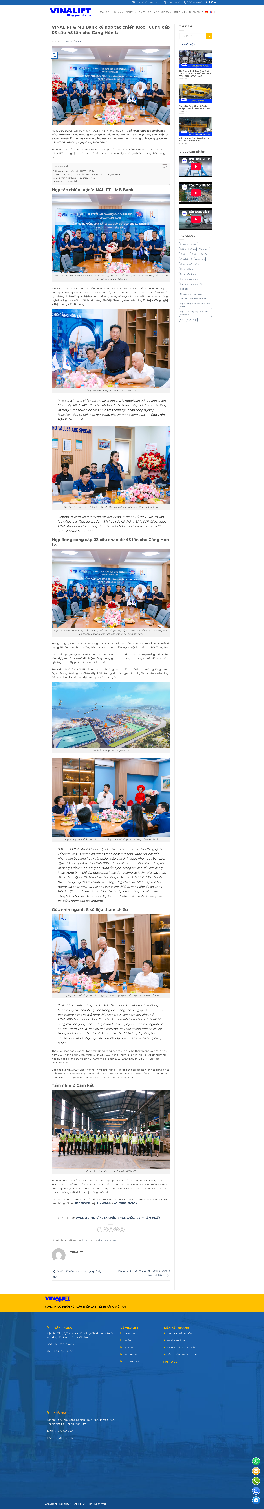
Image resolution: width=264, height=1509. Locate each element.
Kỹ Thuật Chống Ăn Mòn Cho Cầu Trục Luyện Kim (194, 139)
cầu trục (184, 254)
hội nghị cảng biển (189, 279)
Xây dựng (192, 319)
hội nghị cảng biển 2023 (192, 284)
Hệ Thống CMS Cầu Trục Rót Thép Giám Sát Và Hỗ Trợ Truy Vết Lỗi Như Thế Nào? (195, 73)
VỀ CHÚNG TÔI (161, 12)
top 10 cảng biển (198, 299)
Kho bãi (184, 289)
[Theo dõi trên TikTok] (209, 2)
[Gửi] (209, 36)
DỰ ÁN (117, 12)
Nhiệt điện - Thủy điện (191, 294)
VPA (182, 319)
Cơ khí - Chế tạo (188, 249)
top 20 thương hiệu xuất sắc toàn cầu (194, 313)
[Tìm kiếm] (216, 12)
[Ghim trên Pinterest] (116, 1229)
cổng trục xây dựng (189, 264)
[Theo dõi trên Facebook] (206, 2)
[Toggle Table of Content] (163, 166)
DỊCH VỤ (129, 12)
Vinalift (80, 41)
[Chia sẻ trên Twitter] (105, 1229)
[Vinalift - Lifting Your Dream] (73, 12)
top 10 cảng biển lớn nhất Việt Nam (195, 305)
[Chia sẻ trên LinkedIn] (122, 1229)
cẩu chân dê (186, 259)
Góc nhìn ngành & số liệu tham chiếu (75, 177)
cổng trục (200, 259)
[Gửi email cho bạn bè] (111, 1229)
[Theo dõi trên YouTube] (215, 2)
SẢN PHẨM (179, 12)
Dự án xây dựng (188, 274)
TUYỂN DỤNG (196, 12)
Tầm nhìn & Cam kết (66, 181)
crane (194, 244)
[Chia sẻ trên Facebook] (99, 1229)
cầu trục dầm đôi (199, 254)
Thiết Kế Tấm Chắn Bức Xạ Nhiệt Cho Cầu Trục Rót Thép (194, 107)
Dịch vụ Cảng (187, 269)
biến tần (184, 244)
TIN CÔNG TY (145, 12)
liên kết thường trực (109, 1240)
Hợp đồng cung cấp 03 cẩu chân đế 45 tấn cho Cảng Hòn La (88, 174)
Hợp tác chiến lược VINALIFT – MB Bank (76, 171)
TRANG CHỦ (106, 12)
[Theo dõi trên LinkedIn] (212, 2)
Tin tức (84, 1240)
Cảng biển (204, 249)
